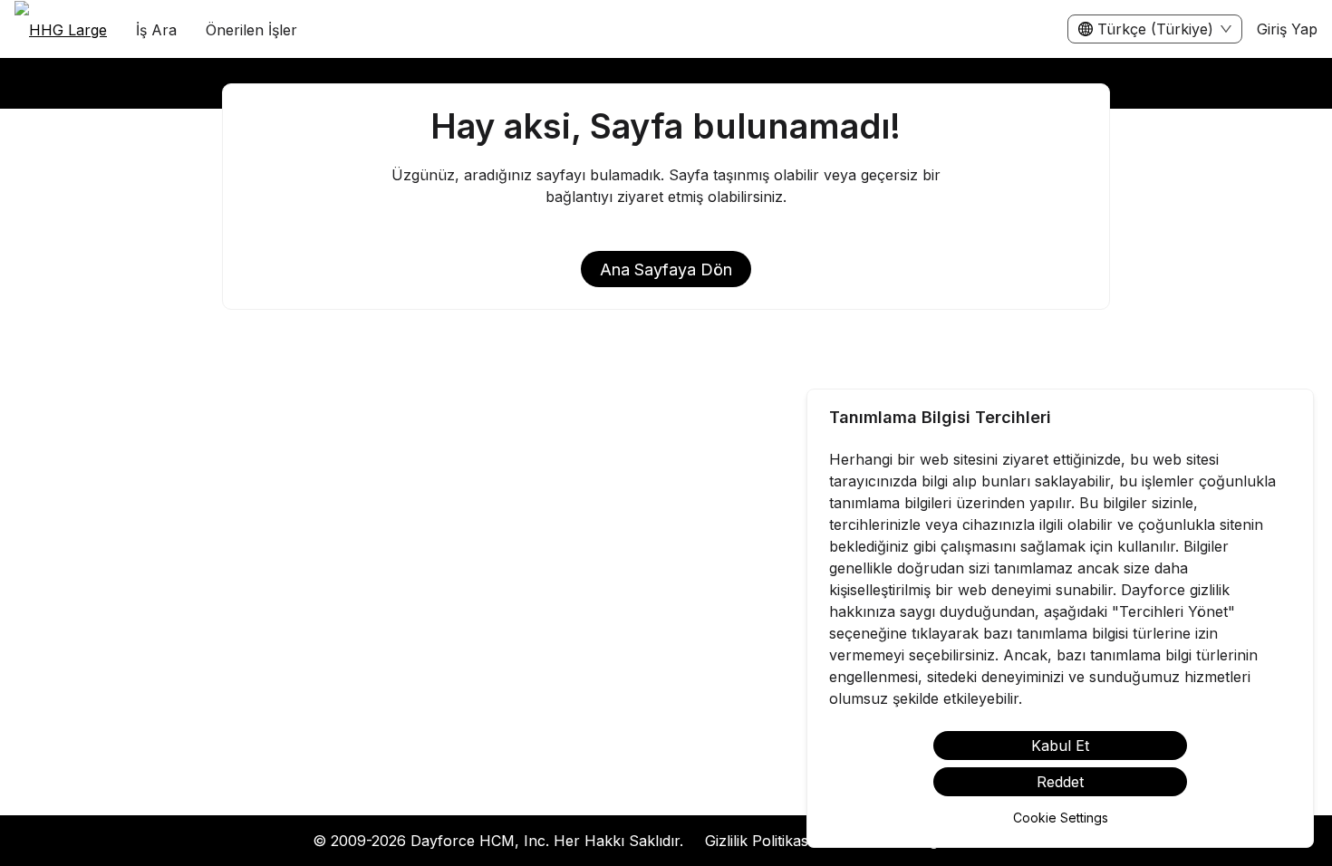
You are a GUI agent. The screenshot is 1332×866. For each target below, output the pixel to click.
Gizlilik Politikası (758, 841)
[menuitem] (60, 30)
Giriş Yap (1287, 29)
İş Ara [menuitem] (156, 30)
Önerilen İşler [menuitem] (251, 30)
